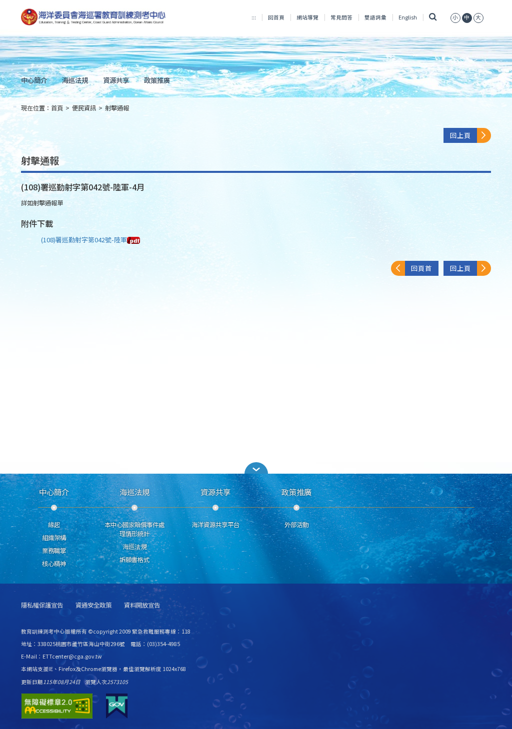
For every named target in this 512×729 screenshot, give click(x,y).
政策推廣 (157, 80)
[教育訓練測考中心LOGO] (94, 16)
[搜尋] (432, 17)
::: (254, 17)
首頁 (57, 107)
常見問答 (341, 17)
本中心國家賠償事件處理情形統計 (134, 529)
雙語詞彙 (375, 17)
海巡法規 (75, 80)
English (407, 17)
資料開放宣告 (142, 605)
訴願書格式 (135, 559)
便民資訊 (84, 107)
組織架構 (54, 537)
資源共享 (116, 80)
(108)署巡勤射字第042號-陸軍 (84, 239)
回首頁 (276, 17)
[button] (256, 468)
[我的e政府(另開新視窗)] (117, 706)
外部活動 (296, 524)
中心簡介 (34, 80)
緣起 (54, 524)
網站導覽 (307, 17)
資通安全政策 (94, 605)
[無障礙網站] (57, 706)
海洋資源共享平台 (216, 524)
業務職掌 (54, 550)
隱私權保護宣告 (42, 605)
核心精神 (54, 563)
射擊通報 (117, 107)
